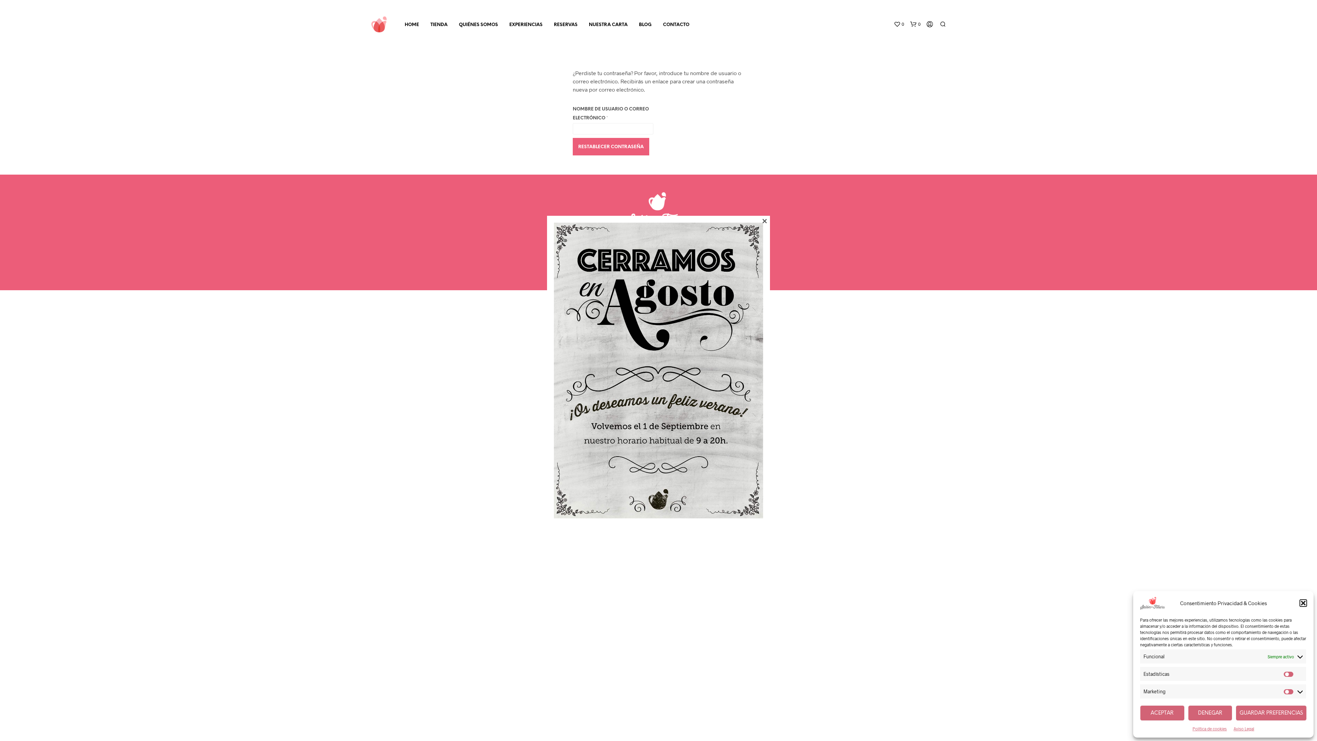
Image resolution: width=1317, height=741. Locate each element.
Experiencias (526, 25)
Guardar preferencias (1271, 713)
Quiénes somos (478, 25)
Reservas (566, 25)
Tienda (439, 25)
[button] (1303, 603)
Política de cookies (1210, 728)
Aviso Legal (1244, 728)
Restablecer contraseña (611, 147)
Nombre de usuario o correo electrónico (611, 113)
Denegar (1210, 713)
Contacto (676, 25)
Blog (645, 25)
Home (412, 25)
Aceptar (1162, 713)
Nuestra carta (608, 25)
